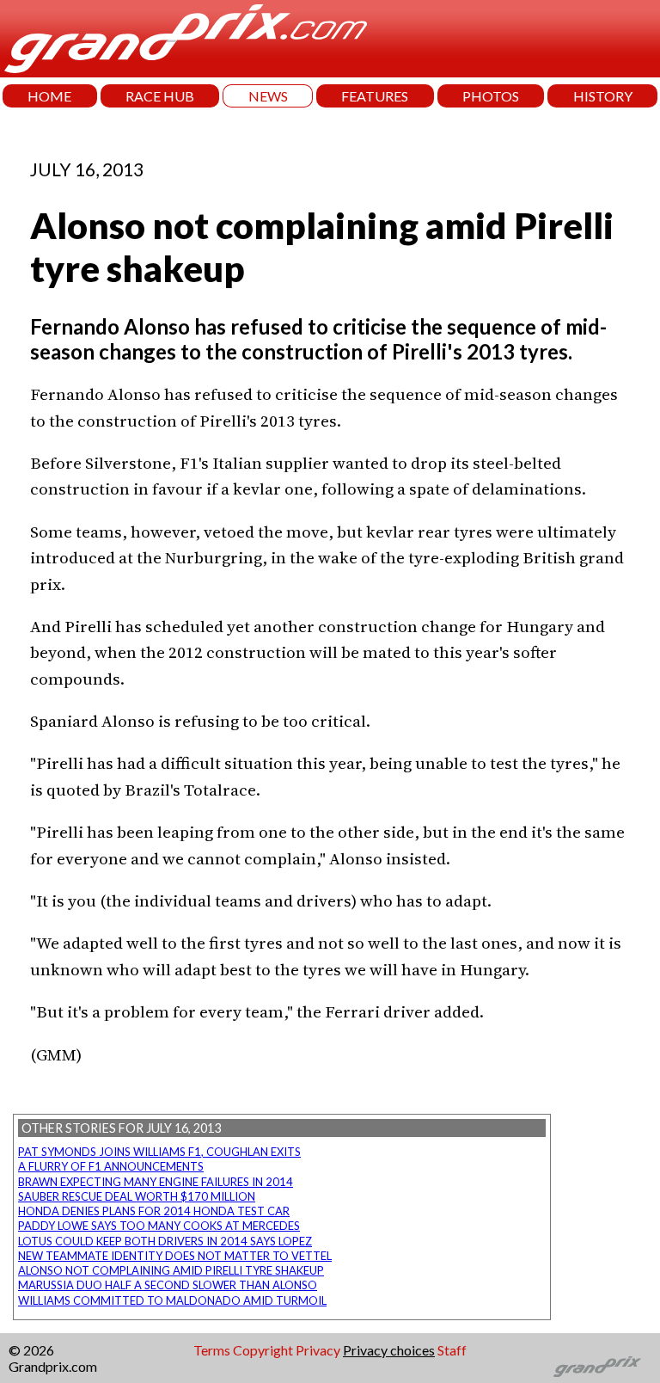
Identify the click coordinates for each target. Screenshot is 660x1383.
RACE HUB (159, 96)
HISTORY (602, 96)
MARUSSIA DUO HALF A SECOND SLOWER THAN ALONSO (167, 1285)
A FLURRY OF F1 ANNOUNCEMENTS (111, 1166)
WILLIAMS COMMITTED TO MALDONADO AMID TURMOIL (172, 1300)
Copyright (263, 1350)
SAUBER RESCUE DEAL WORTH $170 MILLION (136, 1196)
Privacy (318, 1350)
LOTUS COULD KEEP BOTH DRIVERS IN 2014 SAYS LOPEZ (165, 1241)
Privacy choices (389, 1350)
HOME (49, 96)
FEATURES (374, 96)
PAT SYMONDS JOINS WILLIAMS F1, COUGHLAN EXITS (159, 1152)
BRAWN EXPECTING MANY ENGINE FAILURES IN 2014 (155, 1182)
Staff (452, 1350)
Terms (211, 1350)
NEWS (268, 96)
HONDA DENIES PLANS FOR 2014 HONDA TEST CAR (154, 1211)
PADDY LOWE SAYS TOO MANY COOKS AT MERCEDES (159, 1225)
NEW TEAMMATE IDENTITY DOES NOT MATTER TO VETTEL (175, 1256)
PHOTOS (490, 96)
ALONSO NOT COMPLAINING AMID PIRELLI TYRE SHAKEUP (171, 1270)
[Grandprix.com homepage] (598, 1366)
